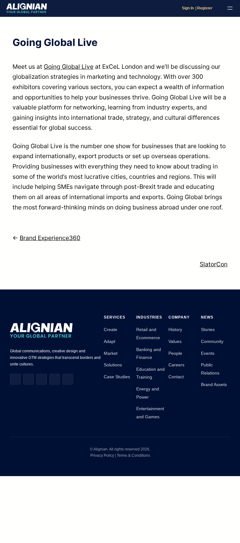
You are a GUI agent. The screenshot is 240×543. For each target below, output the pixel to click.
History (175, 329)
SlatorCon (214, 264)
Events (207, 353)
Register (204, 8)
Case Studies (117, 376)
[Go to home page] (26, 8)
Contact (176, 376)
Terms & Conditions (133, 455)
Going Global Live (68, 66)
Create (110, 329)
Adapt (109, 341)
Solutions (113, 364)
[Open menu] (230, 8)
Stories (208, 329)
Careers (176, 364)
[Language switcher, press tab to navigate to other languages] (218, 8)
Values (175, 341)
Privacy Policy (102, 455)
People (175, 353)
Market (111, 353)
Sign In (188, 8)
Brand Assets (214, 384)
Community (212, 341)
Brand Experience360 (50, 238)
